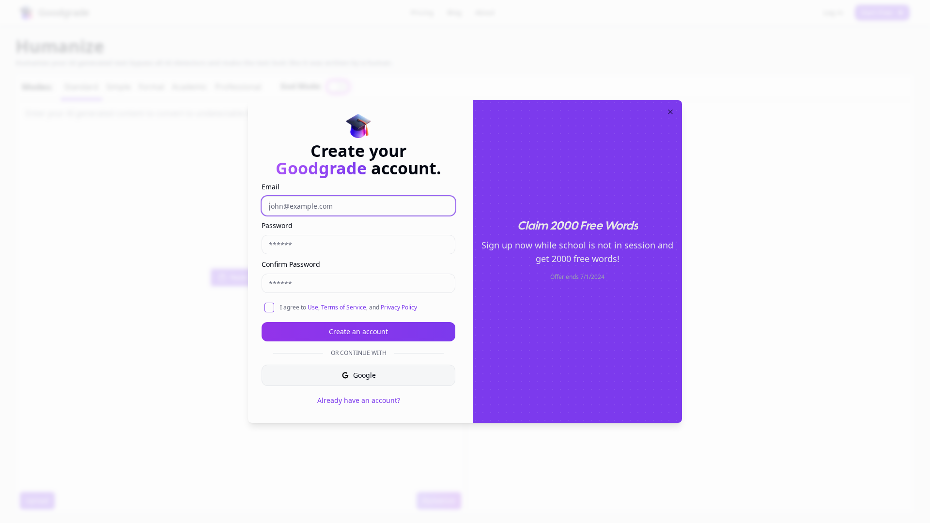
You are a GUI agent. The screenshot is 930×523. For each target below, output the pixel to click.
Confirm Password (291, 264)
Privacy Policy (399, 307)
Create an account (358, 331)
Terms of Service (343, 307)
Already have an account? (358, 400)
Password (277, 225)
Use (313, 307)
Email (270, 186)
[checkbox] (269, 307)
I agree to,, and (348, 307)
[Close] (670, 112)
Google (364, 375)
